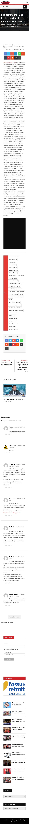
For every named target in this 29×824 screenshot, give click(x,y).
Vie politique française (14, 323)
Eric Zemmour (21, 275)
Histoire (18, 286)
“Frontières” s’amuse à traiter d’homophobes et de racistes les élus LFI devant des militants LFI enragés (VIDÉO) (18, 762)
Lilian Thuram (12, 291)
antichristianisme (13, 259)
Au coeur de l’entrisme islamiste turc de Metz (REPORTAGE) (18, 778)
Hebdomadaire (9, 654)
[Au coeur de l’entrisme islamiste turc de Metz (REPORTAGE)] (7, 780)
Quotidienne (8, 652)
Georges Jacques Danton (14, 283)
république (19, 307)
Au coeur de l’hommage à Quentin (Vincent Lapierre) (18, 729)
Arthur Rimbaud (12, 262)
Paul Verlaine (18, 305)
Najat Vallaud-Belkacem (14, 302)
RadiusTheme (14, 822)
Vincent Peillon (12, 326)
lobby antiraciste (20, 291)
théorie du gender (13, 318)
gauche (21, 280)
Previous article (6, 360)
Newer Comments (14, 617)
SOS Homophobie (13, 313)
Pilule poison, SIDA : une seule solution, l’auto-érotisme (6, 364)
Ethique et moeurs (10, 24)
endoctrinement (12, 275)
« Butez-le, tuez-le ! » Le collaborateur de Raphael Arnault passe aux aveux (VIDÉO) (18, 704)
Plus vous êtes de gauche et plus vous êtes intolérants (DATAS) (18, 753)
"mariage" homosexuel (14, 256)
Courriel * (6, 643)
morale (10, 299)
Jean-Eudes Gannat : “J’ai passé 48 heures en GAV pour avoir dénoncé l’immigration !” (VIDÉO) (18, 712)
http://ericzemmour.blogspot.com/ (12, 513)
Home (3, 24)
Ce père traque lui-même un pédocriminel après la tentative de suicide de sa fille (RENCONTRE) (18, 737)
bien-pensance (12, 264)
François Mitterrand (13, 280)
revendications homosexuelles (16, 310)
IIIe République (12, 289)
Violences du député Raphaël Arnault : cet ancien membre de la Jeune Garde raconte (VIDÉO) (17, 745)
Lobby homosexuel (13, 294)
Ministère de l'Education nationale (16, 297)
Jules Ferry (20, 289)
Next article (24, 360)
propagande (12, 307)
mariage (21, 294)
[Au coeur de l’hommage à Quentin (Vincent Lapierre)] (7, 730)
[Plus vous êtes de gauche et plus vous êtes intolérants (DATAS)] (7, 755)
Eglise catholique (13, 272)
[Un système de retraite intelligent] (14, 688)
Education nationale (13, 270)
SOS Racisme (12, 315)
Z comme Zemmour (13, 329)
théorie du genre (12, 321)
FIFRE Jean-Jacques (14, 464)
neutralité (11, 305)
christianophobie (13, 267)
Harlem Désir (12, 286)
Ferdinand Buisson (13, 278)
